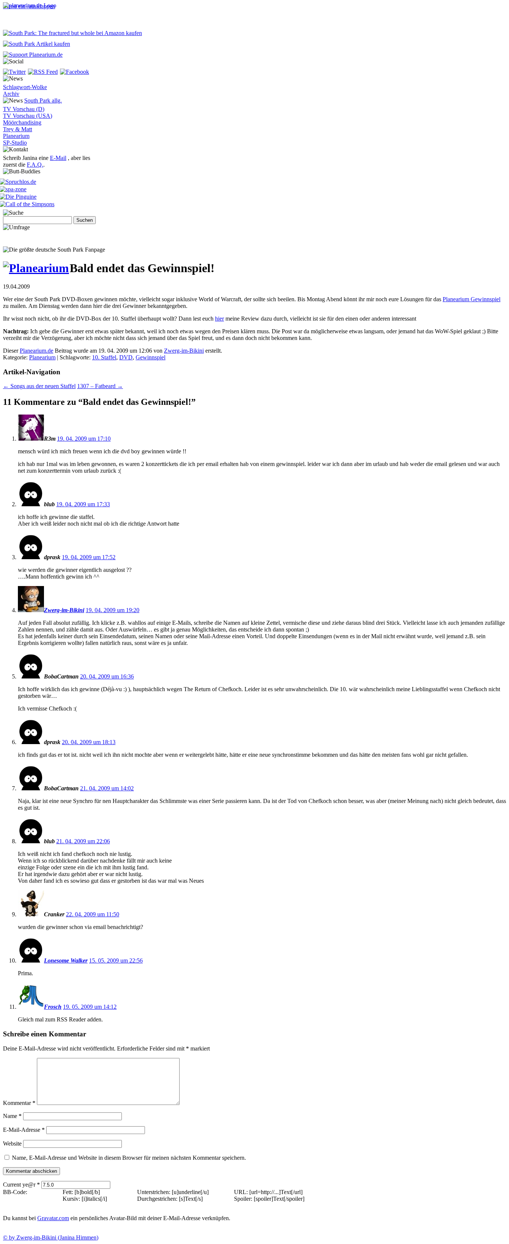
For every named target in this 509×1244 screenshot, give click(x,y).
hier (219, 318)
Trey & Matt (17, 129)
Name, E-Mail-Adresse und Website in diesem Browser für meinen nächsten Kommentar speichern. (129, 1158)
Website (12, 1143)
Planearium (16, 136)
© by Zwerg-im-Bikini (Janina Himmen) (50, 1237)
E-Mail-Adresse (24, 1130)
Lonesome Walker (66, 960)
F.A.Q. (35, 164)
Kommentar (19, 1103)
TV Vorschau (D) (23, 109)
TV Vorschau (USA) (27, 116)
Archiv (11, 94)
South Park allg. (43, 100)
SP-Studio (15, 142)
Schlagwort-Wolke (25, 87)
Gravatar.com (53, 1218)
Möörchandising (22, 122)
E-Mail (58, 158)
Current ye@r (21, 1184)
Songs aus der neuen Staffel (39, 386)
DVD (126, 357)
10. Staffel (104, 357)
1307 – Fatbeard (100, 386)
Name (12, 1116)
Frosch (52, 1007)
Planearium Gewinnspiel (471, 299)
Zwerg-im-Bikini (184, 350)
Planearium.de (36, 350)
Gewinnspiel (150, 357)
